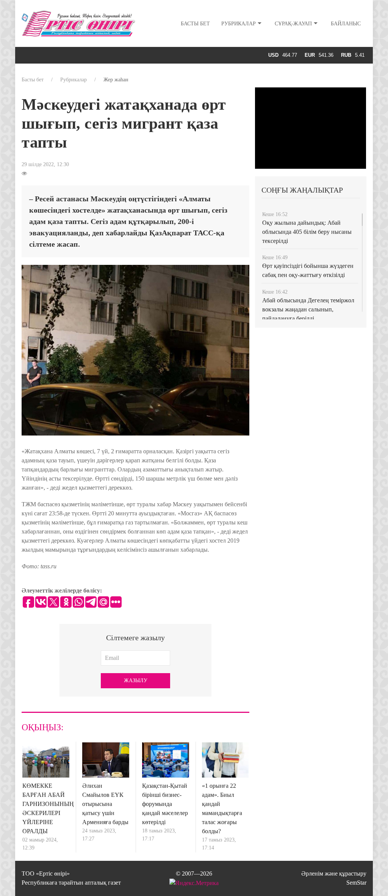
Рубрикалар (238, 23)
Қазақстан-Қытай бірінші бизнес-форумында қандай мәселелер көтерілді (165, 803)
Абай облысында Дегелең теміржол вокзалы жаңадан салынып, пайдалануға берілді (308, 309)
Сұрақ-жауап (293, 23)
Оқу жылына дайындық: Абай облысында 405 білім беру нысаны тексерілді (307, 231)
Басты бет (195, 23)
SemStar (356, 882)
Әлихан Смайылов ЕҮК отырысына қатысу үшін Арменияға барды (105, 803)
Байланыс (346, 23)
